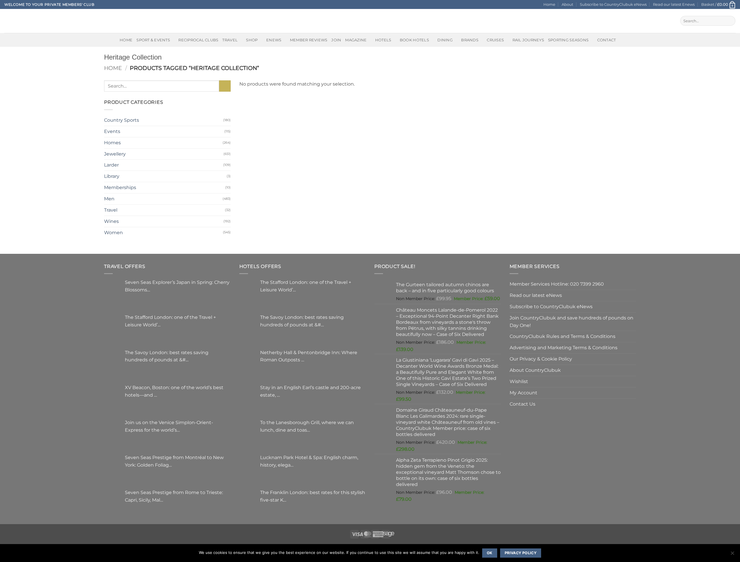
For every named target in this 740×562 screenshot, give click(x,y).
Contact (606, 40)
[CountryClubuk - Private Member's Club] (28, 21)
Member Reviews (309, 40)
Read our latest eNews (536, 295)
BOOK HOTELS (414, 40)
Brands (469, 40)
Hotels (383, 40)
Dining (445, 40)
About (567, 4)
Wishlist (519, 381)
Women (113, 232)
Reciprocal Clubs (198, 40)
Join (336, 40)
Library (111, 176)
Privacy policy (520, 553)
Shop (252, 40)
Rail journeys (528, 40)
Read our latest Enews (674, 4)
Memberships (120, 187)
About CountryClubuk (535, 370)
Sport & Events (153, 40)
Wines (111, 221)
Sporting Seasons (568, 40)
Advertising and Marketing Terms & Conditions (563, 347)
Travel (230, 40)
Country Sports (121, 120)
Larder (111, 165)
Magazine (356, 40)
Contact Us (522, 404)
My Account (523, 392)
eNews (273, 40)
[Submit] (730, 21)
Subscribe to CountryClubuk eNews (613, 4)
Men (109, 198)
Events (112, 131)
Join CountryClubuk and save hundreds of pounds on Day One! (571, 321)
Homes (112, 142)
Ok (490, 553)
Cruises (495, 40)
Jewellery (115, 154)
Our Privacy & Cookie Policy (541, 359)
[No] (732, 554)
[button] (718, 4)
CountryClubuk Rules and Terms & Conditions (562, 336)
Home (549, 4)
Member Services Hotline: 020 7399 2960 (557, 284)
